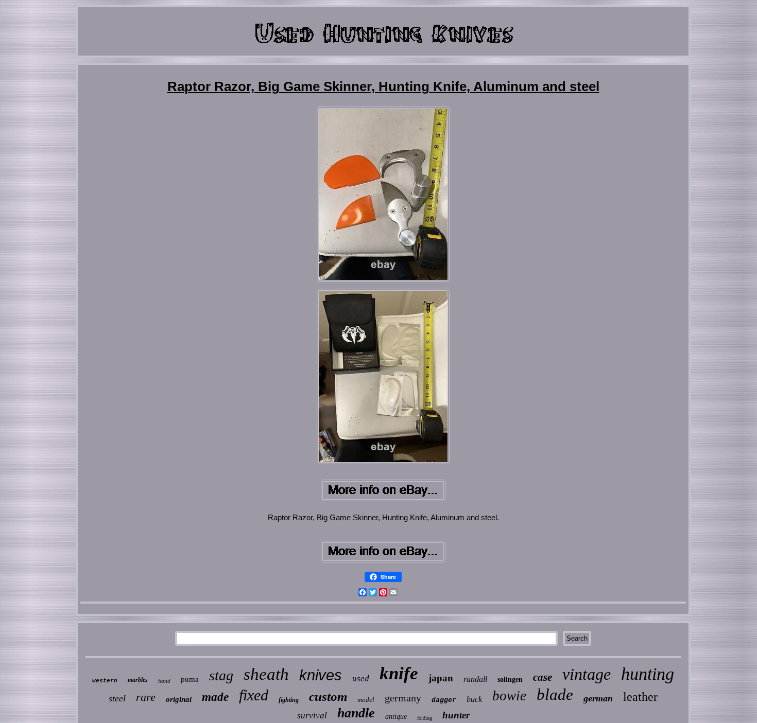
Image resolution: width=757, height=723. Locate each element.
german (598, 698)
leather (640, 696)
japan (440, 678)
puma (190, 679)
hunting (647, 673)
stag (221, 675)
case (542, 677)
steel (117, 698)
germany (403, 697)
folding (424, 718)
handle (356, 713)
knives (320, 675)
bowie (509, 695)
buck (474, 699)
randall (475, 679)
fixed (253, 694)
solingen (510, 679)
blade (555, 694)
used (360, 678)
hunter (456, 715)
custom (328, 696)
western (104, 681)
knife (399, 673)
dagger (444, 700)
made (215, 697)
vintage (586, 674)
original (179, 699)
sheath (266, 674)
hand (164, 681)
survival (312, 715)
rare (146, 697)
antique (396, 716)
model (365, 699)
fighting (289, 699)
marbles (138, 679)
